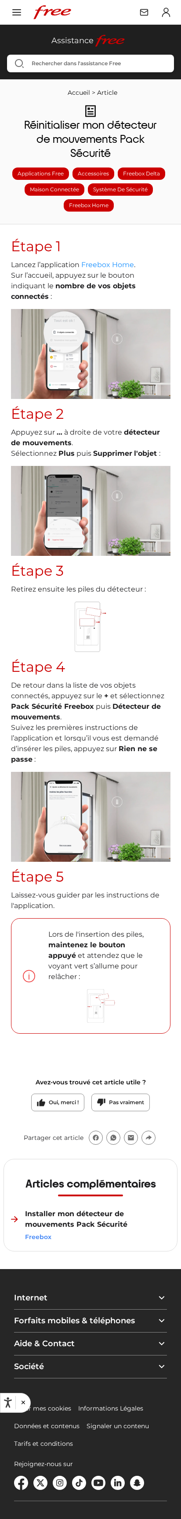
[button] (22, 1402)
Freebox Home (107, 265)
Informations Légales (110, 1408)
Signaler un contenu (118, 1426)
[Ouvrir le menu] (16, 12)
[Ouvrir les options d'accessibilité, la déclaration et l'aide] (7, 1402)
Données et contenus (47, 1426)
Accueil (79, 93)
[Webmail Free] (144, 12)
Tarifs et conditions (43, 1444)
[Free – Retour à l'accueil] (52, 12)
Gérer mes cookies (42, 1408)
